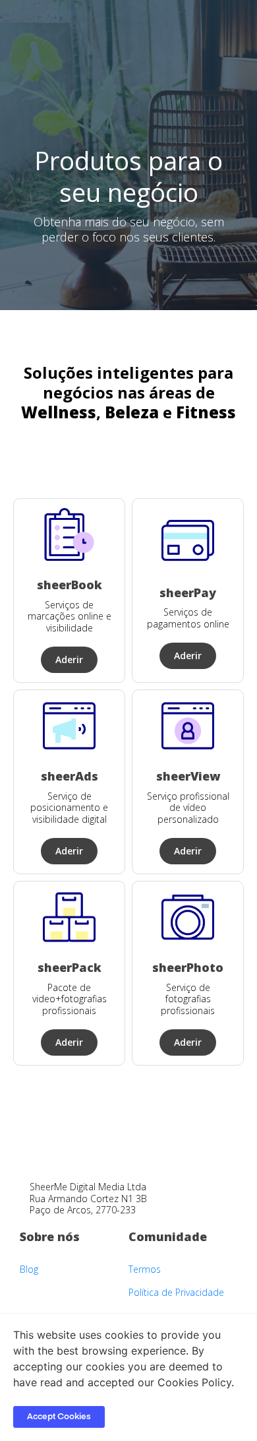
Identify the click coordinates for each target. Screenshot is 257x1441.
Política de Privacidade (176, 1292)
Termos (144, 1269)
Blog (29, 1269)
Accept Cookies (59, 1417)
